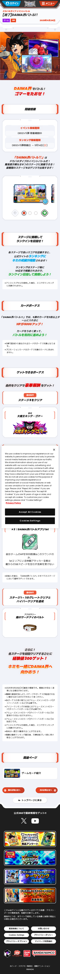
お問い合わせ (43, 928)
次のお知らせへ (46, 790)
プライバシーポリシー (43, 935)
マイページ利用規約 (43, 941)
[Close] (54, 449)
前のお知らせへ (14, 790)
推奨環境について (16, 928)
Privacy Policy (13, 502)
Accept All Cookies (30, 511)
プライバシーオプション (16, 941)
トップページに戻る (32, 800)
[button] (24, 213)
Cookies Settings (16, 935)
